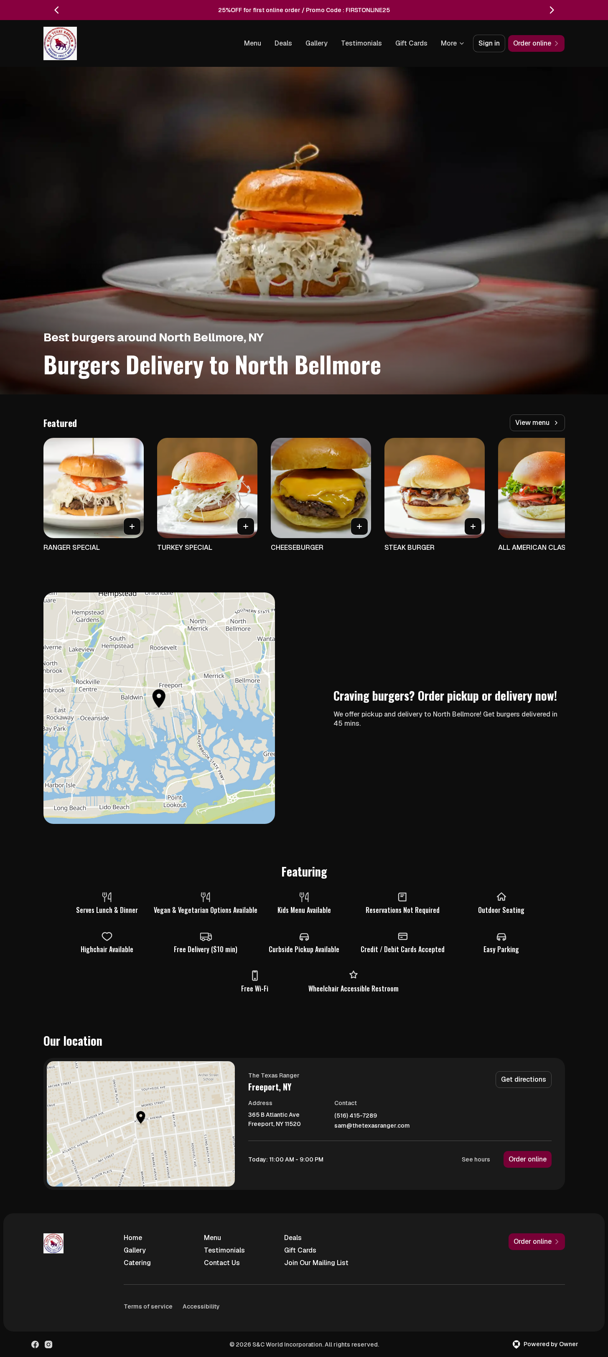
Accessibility (201, 1306)
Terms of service (148, 1306)
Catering (137, 1262)
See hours (476, 1159)
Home (133, 1237)
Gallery (316, 43)
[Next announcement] (551, 10)
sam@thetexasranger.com (372, 1126)
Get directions (523, 1079)
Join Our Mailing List (316, 1262)
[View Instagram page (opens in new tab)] (48, 1344)
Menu (252, 43)
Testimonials (361, 43)
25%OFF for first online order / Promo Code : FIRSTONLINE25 (304, 10)
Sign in (489, 43)
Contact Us (222, 1262)
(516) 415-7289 (355, 1116)
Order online (528, 1159)
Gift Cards (411, 43)
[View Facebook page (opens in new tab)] (35, 1344)
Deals (283, 43)
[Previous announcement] (57, 10)
